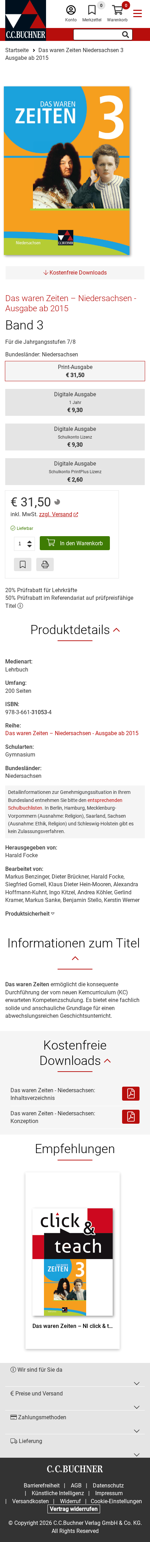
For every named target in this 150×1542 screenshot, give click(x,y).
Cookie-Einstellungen (116, 1501)
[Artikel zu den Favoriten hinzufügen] (22, 564)
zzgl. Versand (55, 514)
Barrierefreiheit (42, 1485)
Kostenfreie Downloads (77, 272)
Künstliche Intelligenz (58, 1493)
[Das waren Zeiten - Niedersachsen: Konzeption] (131, 1117)
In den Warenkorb (81, 543)
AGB (76, 1485)
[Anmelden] (71, 11)
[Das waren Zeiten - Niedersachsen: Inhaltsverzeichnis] (131, 1094)
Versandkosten (30, 1501)
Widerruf (70, 1501)
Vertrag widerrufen (74, 1509)
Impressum (109, 1493)
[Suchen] (125, 34)
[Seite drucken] (45, 564)
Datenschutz (108, 1485)
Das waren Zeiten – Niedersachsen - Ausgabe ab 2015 (71, 733)
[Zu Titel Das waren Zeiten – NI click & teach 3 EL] (72, 1249)
